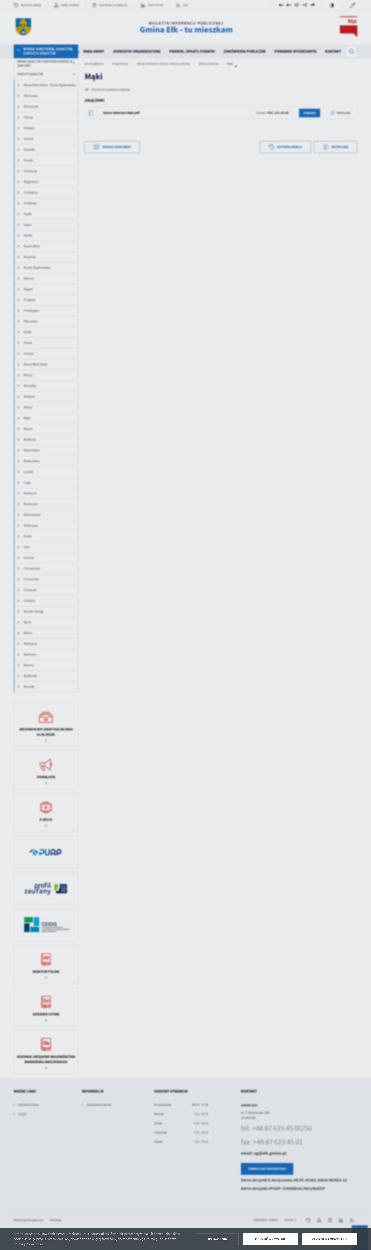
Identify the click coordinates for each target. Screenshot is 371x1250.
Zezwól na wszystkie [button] (330, 1239)
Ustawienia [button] (217, 1239)
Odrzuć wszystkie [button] (270, 1239)
